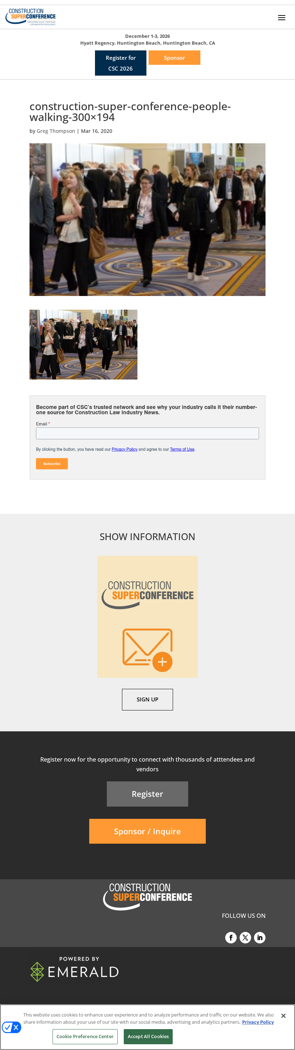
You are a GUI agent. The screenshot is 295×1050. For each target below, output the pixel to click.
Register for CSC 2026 (121, 63)
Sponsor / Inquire (147, 831)
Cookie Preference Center (85, 1036)
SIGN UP (147, 699)
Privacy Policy (258, 1022)
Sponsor (174, 57)
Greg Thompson (56, 130)
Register (147, 793)
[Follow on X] (245, 937)
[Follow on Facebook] (231, 937)
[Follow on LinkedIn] (260, 937)
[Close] (283, 1016)
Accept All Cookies (148, 1036)
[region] (147, 1027)
